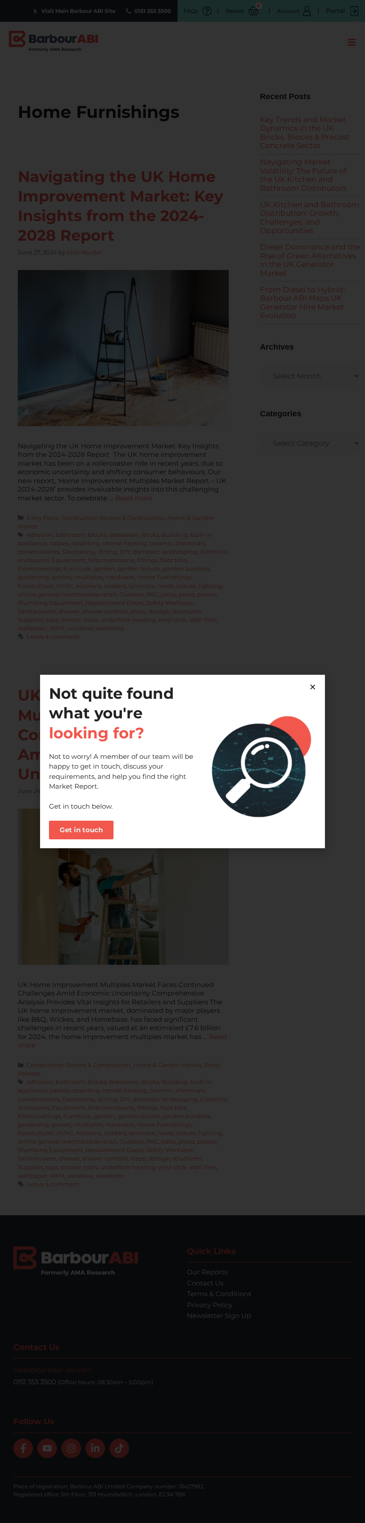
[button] (312, 687)
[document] (182, 761)
